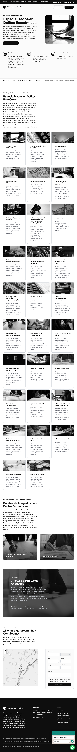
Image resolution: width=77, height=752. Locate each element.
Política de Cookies (62, 713)
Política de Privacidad (65, 679)
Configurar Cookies (62, 722)
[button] (20, 667)
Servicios (46, 7)
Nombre (50, 651)
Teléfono (63, 658)
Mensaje (50, 671)
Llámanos (23, 43)
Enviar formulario (59, 684)
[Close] (73, 733)
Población (63, 665)
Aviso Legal (60, 710)
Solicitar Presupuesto (10, 43)
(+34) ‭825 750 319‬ (38, 715)
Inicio (40, 7)
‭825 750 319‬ (59, 7)
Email (49, 658)
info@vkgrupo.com (38, 717)
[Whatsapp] (72, 747)
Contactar (68, 7)
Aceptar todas (57, 2)
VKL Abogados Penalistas (15, 7)
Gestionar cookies (69, 2)
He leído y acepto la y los (60, 680)
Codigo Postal (52, 665)
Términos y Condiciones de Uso (59, 681)
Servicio (62, 651)
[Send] (72, 741)
